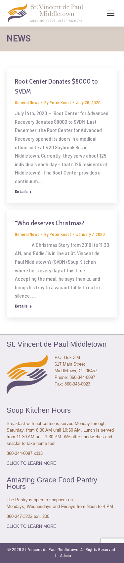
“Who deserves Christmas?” (51, 223)
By (57, 102)
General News (27, 102)
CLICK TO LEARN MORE (31, 463)
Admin (65, 555)
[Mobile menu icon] (110, 13)
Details (21, 191)
